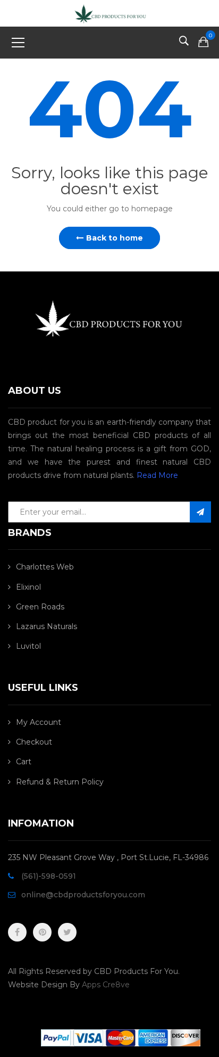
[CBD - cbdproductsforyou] (109, 13)
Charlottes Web (45, 567)
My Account (38, 722)
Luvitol (28, 646)
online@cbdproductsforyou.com (83, 894)
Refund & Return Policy (60, 782)
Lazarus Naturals (46, 626)
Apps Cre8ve (106, 984)
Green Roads (40, 607)
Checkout (34, 742)
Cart (23, 761)
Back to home (114, 238)
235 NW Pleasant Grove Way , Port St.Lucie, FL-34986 (108, 857)
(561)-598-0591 (48, 876)
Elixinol (28, 587)
